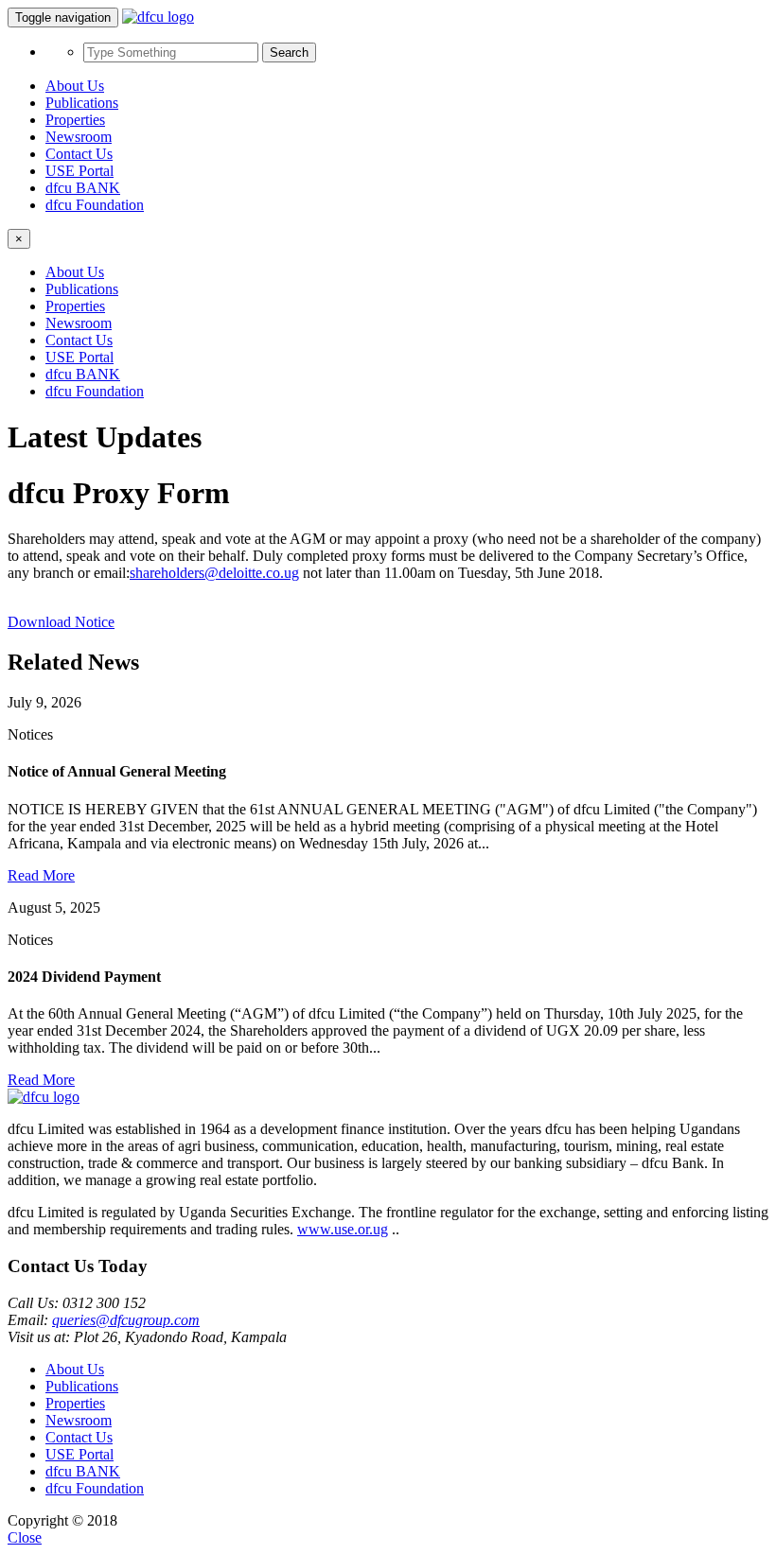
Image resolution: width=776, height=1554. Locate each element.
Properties (75, 120)
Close (25, 1537)
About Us (74, 86)
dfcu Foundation (94, 205)
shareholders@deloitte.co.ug (214, 573)
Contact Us (79, 154)
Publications (81, 103)
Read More (41, 875)
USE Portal (79, 171)
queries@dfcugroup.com (126, 1320)
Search (289, 52)
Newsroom (78, 137)
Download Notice (61, 622)
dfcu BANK (82, 188)
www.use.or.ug (342, 1229)
